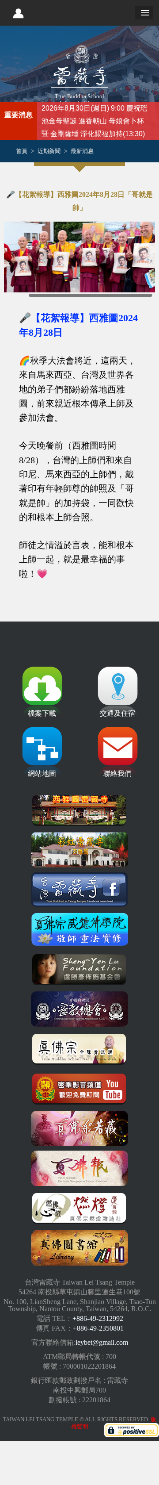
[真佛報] (79, 1168)
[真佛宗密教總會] (79, 1009)
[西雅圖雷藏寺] (79, 810)
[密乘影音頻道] (79, 1088)
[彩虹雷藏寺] (79, 849)
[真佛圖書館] (79, 1248)
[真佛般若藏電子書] (79, 1128)
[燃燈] (79, 1208)
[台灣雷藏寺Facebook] (79, 889)
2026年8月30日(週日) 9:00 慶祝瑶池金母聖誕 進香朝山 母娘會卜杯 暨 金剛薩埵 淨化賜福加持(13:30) (95, 121)
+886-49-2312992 (97, 1318)
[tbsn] (79, 1049)
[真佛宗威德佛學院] (79, 929)
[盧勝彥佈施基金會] (79, 969)
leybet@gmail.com (102, 1342)
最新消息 (82, 151)
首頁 (21, 151)
